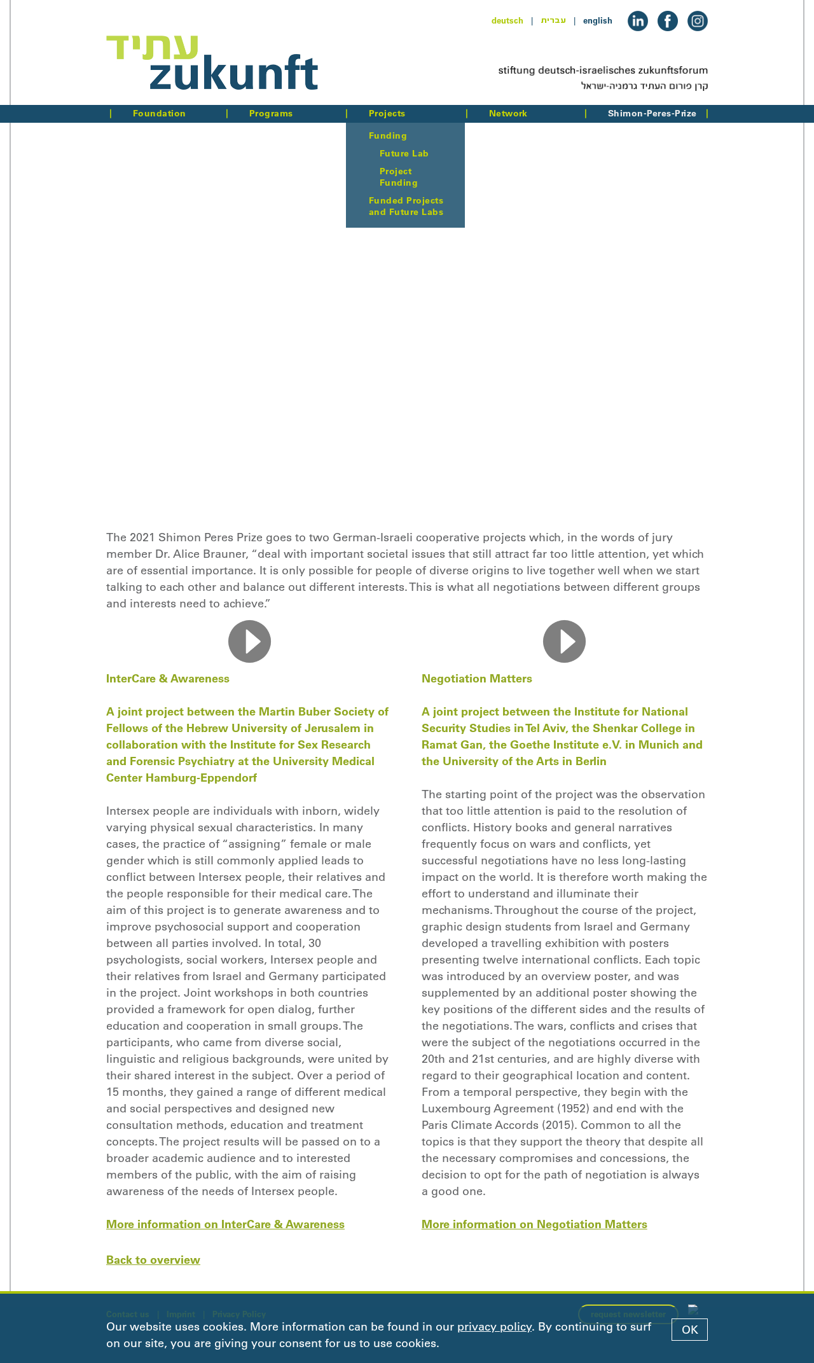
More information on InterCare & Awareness (225, 1224)
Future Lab (404, 153)
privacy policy (494, 1327)
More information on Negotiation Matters (534, 1224)
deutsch (507, 20)
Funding (388, 135)
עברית (553, 20)
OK (690, 1330)
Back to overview (153, 1259)
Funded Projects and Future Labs (406, 206)
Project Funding (399, 176)
